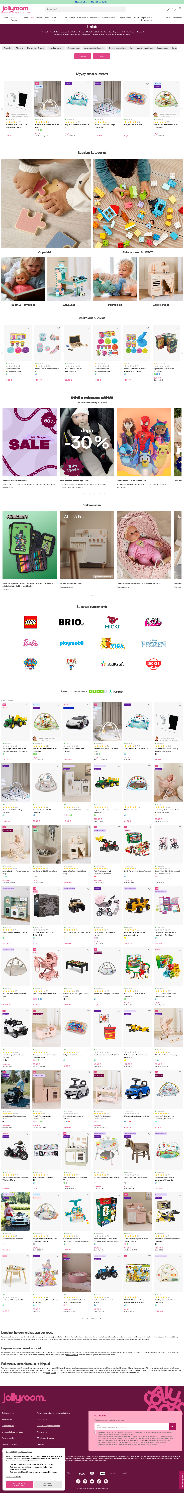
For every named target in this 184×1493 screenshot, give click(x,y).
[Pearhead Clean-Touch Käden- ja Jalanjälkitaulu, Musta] (156, 754)
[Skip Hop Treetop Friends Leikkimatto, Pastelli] (36, 754)
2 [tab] (84, 494)
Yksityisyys (42, 1432)
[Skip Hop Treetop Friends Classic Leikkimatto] (34, 754)
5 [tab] (92, 494)
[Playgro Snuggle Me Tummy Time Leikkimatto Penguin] (34, 1244)
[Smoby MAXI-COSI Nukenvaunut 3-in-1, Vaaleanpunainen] (156, 876)
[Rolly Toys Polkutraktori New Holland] (95, 1305)
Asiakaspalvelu (8, 1413)
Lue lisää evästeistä (13, 1477)
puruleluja (145, 1339)
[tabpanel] (29, 449)
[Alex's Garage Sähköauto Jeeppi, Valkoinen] (3, 1060)
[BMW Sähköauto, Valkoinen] (3, 1244)
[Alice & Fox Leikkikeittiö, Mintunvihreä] (71, 815)
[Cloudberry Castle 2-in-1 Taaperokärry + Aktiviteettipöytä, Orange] (66, 1244)
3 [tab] (87, 494)
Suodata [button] (83, 56)
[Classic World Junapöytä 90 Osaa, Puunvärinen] (69, 999)
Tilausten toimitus (45, 1419)
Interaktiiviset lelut (56, 48)
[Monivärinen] (6, 374)
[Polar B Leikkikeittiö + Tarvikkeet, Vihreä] (64, 1183)
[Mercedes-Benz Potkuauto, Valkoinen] (64, 1121)
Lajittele (101, 56)
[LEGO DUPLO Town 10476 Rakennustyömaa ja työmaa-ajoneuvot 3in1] (125, 1305)
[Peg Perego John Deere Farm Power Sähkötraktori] (95, 815)
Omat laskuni (8, 1425)
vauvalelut (138, 1370)
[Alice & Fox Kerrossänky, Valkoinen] (97, 1121)
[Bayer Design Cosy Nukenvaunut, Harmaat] (95, 938)
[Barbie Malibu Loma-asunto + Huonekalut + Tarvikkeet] (156, 938)
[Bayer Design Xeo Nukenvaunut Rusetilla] (41, 999)
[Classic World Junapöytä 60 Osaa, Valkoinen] (66, 999)
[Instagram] (85, 1481)
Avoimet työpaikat (10, 1444)
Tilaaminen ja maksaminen (48, 1425)
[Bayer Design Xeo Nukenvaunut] (34, 999)
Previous (2, 109)
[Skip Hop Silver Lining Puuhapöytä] (95, 1183)
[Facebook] (78, 1481)
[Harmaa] (38, 130)
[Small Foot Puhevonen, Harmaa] (125, 1183)
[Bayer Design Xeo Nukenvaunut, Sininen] (38, 999)
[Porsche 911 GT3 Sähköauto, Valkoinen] (64, 754)
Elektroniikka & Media (35, 48)
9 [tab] (102, 494)
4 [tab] (89, 494)
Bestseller (8, 48)
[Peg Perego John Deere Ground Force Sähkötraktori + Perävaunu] (3, 754)
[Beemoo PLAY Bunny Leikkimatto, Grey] (97, 754)
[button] (174, 9)
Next (179, 48)
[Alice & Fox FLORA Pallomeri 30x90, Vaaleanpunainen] (64, 1305)
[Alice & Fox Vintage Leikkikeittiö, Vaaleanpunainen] (125, 1244)
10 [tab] (104, 494)
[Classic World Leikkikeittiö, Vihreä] (3, 938)
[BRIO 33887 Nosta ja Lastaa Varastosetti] (125, 999)
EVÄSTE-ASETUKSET (48, 1485)
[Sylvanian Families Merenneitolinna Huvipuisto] (34, 1305)
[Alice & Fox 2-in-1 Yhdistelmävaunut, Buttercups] (6, 876)
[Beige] (36, 130)
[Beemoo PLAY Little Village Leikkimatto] (3, 815)
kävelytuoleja (124, 1339)
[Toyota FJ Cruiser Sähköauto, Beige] (64, 938)
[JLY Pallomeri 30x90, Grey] (36, 876)
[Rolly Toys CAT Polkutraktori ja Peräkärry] (125, 1060)
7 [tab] (97, 494)
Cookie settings (9, 1438)
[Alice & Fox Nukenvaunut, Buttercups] (158, 1060)
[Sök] (123, 9)
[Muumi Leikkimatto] (125, 815)
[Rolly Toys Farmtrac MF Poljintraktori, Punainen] (95, 876)
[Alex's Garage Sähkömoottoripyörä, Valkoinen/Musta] (3, 1183)
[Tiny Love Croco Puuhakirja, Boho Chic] (34, 1183)
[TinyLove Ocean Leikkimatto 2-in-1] (125, 754)
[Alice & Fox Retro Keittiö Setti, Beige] (64, 876)
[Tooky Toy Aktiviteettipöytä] (3, 1305)
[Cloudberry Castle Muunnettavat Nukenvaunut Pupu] (156, 815)
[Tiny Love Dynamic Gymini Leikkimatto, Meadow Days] (156, 1183)
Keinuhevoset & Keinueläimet (141, 48)
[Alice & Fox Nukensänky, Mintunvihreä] (38, 1060)
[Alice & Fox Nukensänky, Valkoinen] (36, 1060)
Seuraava (100, 1319)
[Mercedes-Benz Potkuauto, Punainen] (69, 1121)
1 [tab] (82, 494)
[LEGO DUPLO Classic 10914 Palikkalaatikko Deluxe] (156, 999)
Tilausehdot (7, 1419)
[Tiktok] (99, 1481)
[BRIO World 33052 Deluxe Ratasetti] (125, 876)
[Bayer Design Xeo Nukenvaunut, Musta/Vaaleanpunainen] (36, 999)
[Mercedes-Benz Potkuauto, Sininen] (66, 1121)
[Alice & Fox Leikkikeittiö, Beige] (69, 815)
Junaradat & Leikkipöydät (94, 48)
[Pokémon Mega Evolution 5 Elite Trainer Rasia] (34, 938)
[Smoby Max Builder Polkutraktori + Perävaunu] (156, 1244)
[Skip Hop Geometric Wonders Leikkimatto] (156, 1305)
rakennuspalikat (72, 1355)
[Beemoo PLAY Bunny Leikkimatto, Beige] (95, 754)
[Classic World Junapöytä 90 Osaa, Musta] (64, 999)
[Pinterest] (106, 1481)
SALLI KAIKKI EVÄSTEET (19, 1485)
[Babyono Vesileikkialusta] (64, 1060)
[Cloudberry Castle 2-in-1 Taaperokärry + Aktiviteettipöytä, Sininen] (64, 1244)
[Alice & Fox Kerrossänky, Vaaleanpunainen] (95, 1121)
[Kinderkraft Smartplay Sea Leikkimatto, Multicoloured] (156, 1121)
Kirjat (174, 48)
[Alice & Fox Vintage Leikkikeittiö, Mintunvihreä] (127, 1244)
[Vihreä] (41, 130)
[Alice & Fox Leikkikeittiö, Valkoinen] (64, 815)
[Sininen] (157, 374)
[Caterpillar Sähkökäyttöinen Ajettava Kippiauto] (125, 938)
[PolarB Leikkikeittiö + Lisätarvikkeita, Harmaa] (66, 1183)
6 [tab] (94, 494)
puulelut (163, 1337)
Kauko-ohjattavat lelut (117, 48)
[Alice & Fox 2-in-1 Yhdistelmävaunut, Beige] (3, 876)
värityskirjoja (51, 1373)
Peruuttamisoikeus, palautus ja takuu (53, 1413)
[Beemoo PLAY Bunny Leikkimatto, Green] (99, 754)
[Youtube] (92, 1481)
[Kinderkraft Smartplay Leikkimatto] (95, 999)
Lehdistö (41, 1444)
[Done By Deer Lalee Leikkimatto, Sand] (3, 999)
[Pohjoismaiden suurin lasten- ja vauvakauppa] (15, 8)
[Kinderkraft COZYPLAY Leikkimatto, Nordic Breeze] (34, 815)
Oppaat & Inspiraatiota (12, 1432)
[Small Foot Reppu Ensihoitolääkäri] (95, 1060)
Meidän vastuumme (45, 1438)
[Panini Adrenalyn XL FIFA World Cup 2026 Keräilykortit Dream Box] (95, 1244)
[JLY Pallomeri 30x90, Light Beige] (34, 876)
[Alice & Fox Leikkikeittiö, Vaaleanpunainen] (66, 815)
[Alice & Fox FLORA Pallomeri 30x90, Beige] (66, 1305)
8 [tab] (99, 494)
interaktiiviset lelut (55, 1339)
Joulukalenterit (73, 48)
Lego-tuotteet (96, 1370)
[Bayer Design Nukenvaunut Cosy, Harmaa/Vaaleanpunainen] (97, 938)
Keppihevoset (162, 48)
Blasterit (19, 48)
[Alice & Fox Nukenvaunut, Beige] (156, 1060)
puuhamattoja (135, 1339)
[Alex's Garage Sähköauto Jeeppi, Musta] (6, 1060)
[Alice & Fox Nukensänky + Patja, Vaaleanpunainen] (34, 1060)
